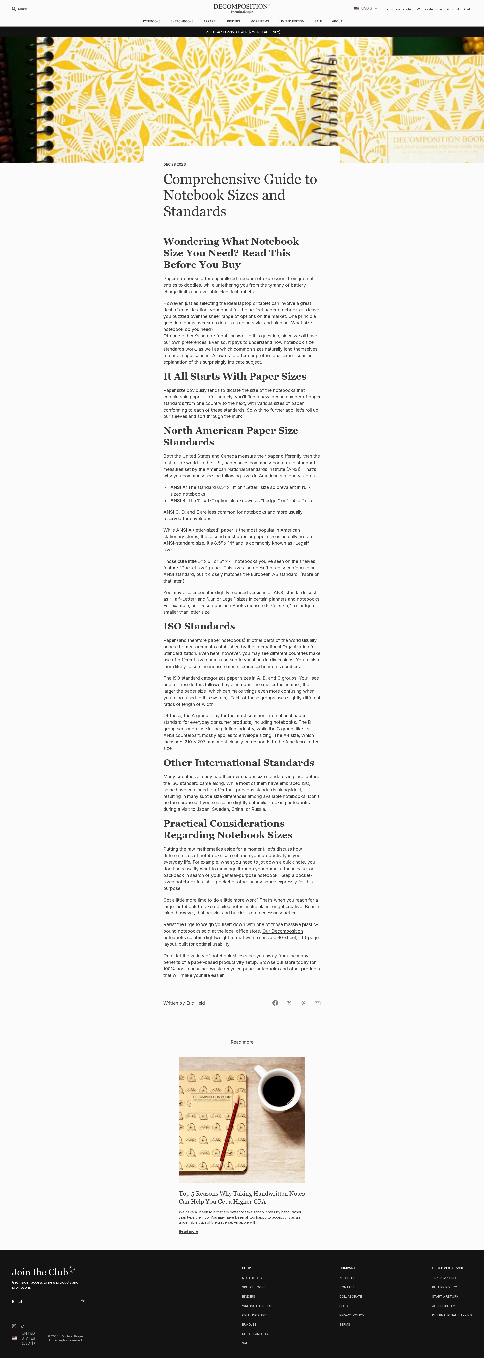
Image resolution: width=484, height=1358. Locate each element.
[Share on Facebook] (275, 1003)
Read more (188, 1231)
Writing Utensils (256, 1306)
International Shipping (452, 1315)
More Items (259, 21)
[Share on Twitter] (289, 1003)
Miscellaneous (255, 1334)
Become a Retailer (398, 9)
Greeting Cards (255, 1315)
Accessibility (443, 1306)
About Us (347, 1278)
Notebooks (151, 21)
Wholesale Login (429, 9)
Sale (318, 21)
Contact (347, 1287)
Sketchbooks (182, 21)
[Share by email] (318, 1003)
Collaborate (350, 1296)
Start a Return (445, 1296)
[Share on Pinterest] (303, 1003)
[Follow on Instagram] (14, 1326)
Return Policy (444, 1287)
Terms (344, 1324)
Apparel (210, 21)
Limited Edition (291, 21)
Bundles (249, 1324)
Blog (343, 1306)
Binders (233, 21)
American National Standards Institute (245, 469)
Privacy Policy (351, 1315)
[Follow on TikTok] (23, 1326)
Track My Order (446, 1278)
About (337, 21)
